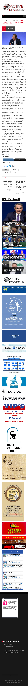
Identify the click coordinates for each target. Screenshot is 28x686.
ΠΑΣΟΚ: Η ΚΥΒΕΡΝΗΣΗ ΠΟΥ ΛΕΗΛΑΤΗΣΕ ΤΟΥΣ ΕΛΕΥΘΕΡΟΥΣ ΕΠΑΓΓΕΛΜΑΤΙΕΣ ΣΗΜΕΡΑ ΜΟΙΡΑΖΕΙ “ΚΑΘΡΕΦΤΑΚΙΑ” (14, 269)
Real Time (12, 589)
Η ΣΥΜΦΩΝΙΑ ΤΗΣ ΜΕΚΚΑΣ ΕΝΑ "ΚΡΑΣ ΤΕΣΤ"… (12, 562)
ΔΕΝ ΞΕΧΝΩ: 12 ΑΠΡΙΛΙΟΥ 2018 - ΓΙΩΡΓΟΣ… (12, 584)
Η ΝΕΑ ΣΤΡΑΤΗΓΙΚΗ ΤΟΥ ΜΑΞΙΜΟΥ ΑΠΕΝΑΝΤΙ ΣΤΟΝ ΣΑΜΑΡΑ (12, 234)
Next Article (18, 177)
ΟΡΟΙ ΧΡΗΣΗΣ (9, 646)
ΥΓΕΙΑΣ (14, 172)
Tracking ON (17, 589)
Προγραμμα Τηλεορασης (6, 674)
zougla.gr (5, 156)
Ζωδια (16, 617)
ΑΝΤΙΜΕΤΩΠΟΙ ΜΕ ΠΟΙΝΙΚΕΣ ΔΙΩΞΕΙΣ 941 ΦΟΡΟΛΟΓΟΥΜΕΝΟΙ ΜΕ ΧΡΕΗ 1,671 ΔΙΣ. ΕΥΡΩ (21, 185)
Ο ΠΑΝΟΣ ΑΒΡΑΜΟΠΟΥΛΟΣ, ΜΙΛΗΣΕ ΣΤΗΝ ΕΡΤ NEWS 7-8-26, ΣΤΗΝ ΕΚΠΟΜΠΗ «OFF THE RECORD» (13, 257)
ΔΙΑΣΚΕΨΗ (13, 169)
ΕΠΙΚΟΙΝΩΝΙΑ (8, 644)
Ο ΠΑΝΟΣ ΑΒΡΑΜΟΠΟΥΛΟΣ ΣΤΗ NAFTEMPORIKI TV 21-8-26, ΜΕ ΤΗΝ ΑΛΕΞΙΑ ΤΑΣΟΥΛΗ (13, 246)
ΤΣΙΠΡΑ (6, 172)
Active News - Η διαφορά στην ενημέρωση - (14, 559)
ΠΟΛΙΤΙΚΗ (10, 28)
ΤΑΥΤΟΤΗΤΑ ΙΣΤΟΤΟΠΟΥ (11, 652)
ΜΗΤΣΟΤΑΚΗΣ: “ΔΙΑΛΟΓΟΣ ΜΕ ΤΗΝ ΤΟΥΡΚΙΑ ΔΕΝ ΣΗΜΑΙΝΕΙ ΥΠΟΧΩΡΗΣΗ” (13, 222)
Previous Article (8, 177)
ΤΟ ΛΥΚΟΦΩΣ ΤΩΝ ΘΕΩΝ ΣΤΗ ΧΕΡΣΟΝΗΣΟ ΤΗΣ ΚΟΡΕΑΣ (7, 183)
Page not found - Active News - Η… (12, 555)
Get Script (8, 589)
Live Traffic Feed (13, 552)
